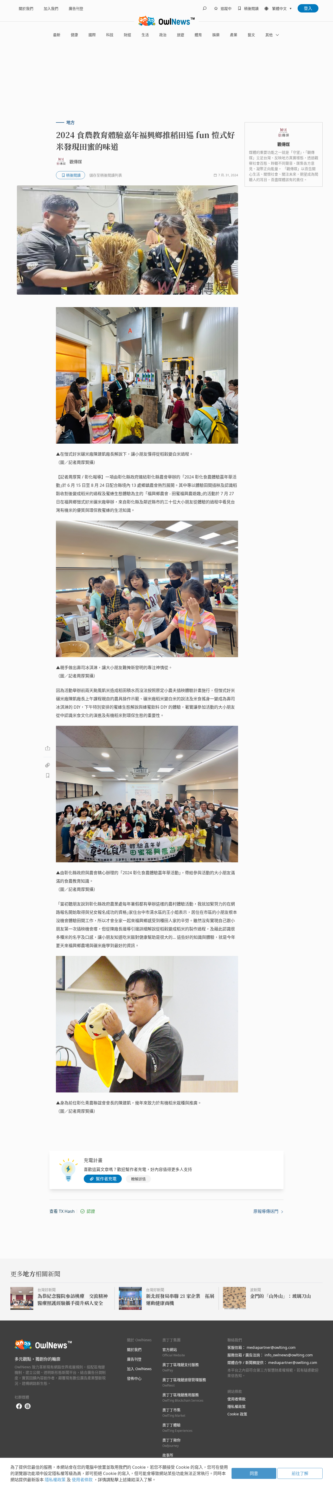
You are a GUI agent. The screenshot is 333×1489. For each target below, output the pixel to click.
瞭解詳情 (138, 1178)
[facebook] (19, 1406)
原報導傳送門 (266, 1211)
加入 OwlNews (139, 1368)
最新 (56, 34)
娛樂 (216, 34)
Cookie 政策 (237, 1414)
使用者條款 (236, 1398)
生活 (145, 34)
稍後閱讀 (251, 8)
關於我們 (26, 8)
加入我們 (51, 8)
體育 (198, 34)
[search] (204, 8)
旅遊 (180, 34)
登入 (308, 8)
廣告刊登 (76, 8)
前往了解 (300, 1473)
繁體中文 (279, 8)
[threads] (27, 1406)
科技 (109, 34)
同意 (254, 1473)
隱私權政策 (236, 1406)
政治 (162, 34)
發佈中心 (134, 1378)
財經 (127, 34)
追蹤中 (226, 8)
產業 (233, 34)
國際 (92, 34)
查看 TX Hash (62, 1211)
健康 (74, 34)
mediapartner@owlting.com (271, 1347)
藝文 (251, 34)
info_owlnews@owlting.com (289, 1354)
